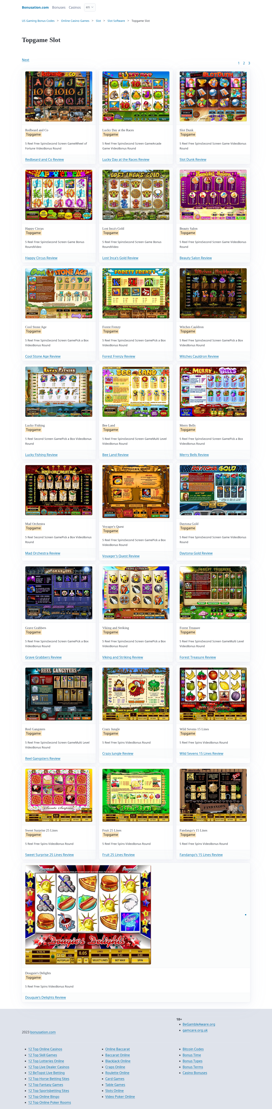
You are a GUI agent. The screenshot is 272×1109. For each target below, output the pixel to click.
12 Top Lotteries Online (46, 1061)
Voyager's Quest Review (121, 556)
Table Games (115, 1084)
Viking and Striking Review (122, 657)
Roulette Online (117, 1073)
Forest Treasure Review (198, 657)
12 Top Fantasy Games (45, 1084)
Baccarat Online (117, 1055)
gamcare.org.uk (195, 1030)
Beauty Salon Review (196, 258)
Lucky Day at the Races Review (125, 159)
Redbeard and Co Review (44, 159)
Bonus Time (192, 1055)
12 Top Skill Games (42, 1055)
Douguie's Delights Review (45, 997)
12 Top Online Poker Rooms (49, 1102)
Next (25, 60)
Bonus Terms (193, 1067)
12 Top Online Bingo (43, 1096)
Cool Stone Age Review (43, 356)
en (88, 7)
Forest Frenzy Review (118, 356)
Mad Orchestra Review (42, 553)
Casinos (75, 7)
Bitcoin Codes (193, 1049)
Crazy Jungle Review (117, 753)
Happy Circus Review (41, 258)
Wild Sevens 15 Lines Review (201, 753)
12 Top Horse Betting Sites (48, 1079)
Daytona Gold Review (196, 553)
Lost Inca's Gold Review (120, 258)
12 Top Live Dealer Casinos (48, 1067)
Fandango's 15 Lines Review (201, 855)
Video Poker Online (120, 1096)
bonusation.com (43, 1032)
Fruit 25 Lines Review (118, 855)
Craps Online (115, 1067)
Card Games (114, 1079)
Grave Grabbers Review (43, 657)
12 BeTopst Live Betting (46, 1073)
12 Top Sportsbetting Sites (48, 1090)
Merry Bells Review (194, 455)
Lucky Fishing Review (41, 455)
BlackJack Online (117, 1061)
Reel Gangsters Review (42, 758)
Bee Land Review (115, 455)
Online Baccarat (117, 1049)
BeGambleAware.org (199, 1024)
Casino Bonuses (195, 1073)
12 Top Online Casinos (45, 1049)
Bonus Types (192, 1061)
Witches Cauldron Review (199, 356)
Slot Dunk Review (193, 159)
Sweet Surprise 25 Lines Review (49, 855)
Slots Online (114, 1090)
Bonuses (58, 7)
